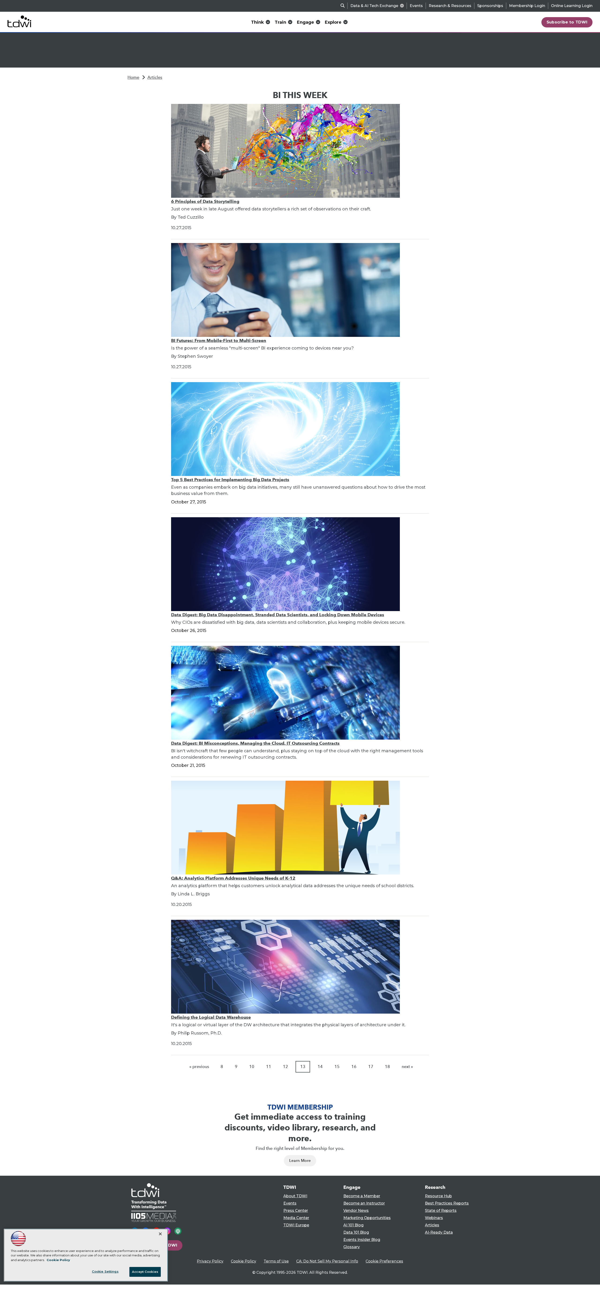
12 (285, 1066)
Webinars (434, 1218)
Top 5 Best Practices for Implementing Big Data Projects (230, 479)
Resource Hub (438, 1196)
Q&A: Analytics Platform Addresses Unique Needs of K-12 (233, 878)
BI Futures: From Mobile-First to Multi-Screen (218, 340)
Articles (154, 77)
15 (337, 1066)
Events (416, 6)
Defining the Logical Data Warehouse (211, 1017)
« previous (199, 1066)
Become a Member (361, 1196)
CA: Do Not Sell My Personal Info (327, 1261)
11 (268, 1066)
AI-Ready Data (439, 1232)
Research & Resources (450, 6)
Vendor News (356, 1210)
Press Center (295, 1210)
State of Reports (441, 1210)
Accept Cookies (145, 1272)
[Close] (160, 1234)
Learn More (300, 1160)
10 (251, 1066)
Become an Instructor (364, 1203)
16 (353, 1066)
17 (370, 1066)
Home (133, 77)
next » (407, 1066)
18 (387, 1066)
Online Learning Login (571, 6)
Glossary (351, 1247)
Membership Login (527, 6)
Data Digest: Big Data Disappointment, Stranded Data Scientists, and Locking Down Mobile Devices (277, 614)
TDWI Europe (296, 1225)
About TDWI (295, 1196)
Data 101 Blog (356, 1232)
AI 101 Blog (353, 1225)
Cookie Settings (105, 1271)
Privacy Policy (210, 1261)
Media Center (296, 1218)
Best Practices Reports (447, 1203)
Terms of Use (276, 1261)
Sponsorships (490, 6)
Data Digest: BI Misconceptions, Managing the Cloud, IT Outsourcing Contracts (255, 743)
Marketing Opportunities (367, 1218)
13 (302, 1066)
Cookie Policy (243, 1261)
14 (320, 1066)
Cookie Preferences (384, 1261)
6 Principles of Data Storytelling (205, 201)
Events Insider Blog (361, 1239)
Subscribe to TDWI (567, 22)
